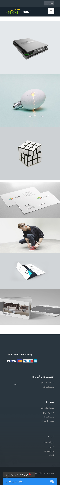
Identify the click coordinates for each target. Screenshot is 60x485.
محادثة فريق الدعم (14, 481)
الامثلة (51, 455)
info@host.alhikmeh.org (21, 354)
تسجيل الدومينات (47, 421)
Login (48, 3)
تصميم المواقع (48, 412)
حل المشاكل (49, 451)
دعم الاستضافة (48, 442)
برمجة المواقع (48, 387)
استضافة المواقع (47, 382)
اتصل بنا (51, 446)
